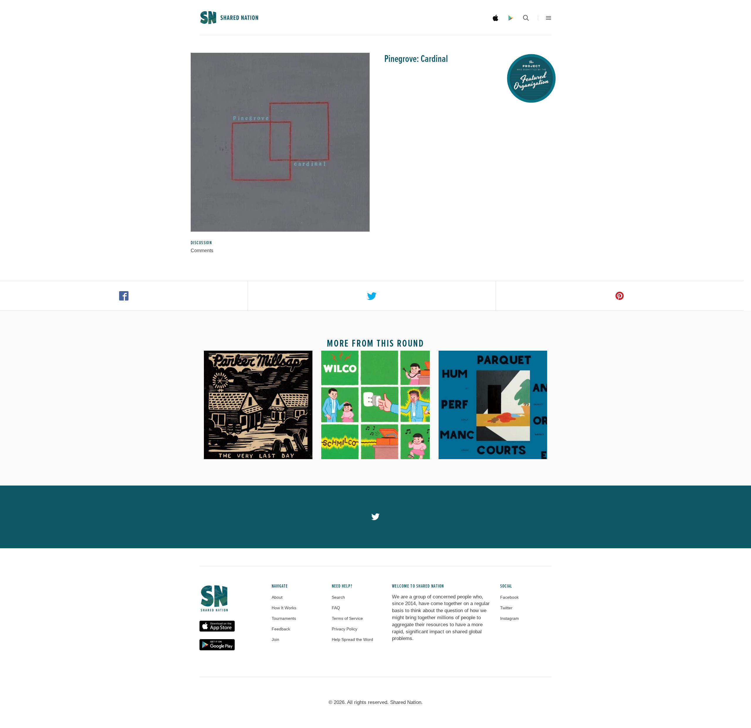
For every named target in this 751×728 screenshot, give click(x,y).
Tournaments (284, 618)
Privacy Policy (344, 629)
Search (338, 597)
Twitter (506, 607)
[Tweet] (372, 296)
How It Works (284, 607)
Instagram (509, 618)
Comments (202, 250)
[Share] (124, 296)
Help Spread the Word (352, 639)
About (277, 597)
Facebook (509, 597)
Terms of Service (347, 618)
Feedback (281, 629)
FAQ (336, 607)
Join (275, 639)
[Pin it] (620, 296)
